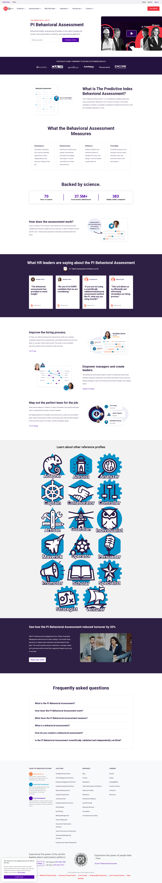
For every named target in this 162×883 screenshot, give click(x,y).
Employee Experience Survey (64, 803)
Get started (153, 8)
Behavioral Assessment (63, 790)
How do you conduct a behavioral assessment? (59, 733)
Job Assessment (61, 799)
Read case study (37, 660)
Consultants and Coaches (90, 815)
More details (21, 872)
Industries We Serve (88, 807)
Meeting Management (62, 815)
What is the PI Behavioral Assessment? (55, 703)
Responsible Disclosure (98, 875)
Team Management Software (65, 778)
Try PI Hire (32, 351)
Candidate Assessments (63, 773)
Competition (86, 811)
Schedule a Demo (70, 40)
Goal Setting (59, 811)
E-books (84, 778)
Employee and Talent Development (66, 842)
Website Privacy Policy (48, 875)
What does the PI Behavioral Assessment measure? (61, 718)
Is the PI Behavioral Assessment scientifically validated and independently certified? (78, 740)
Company (112, 768)
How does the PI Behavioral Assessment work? (59, 710)
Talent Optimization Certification (92, 786)
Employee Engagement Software (66, 782)
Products (20, 9)
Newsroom (112, 794)
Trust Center (82, 875)
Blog (83, 773)
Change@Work (113, 782)
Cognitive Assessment (62, 794)
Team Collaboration (61, 819)
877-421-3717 (59, 865)
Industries (63, 9)
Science (89, 9)
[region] (19, 870)
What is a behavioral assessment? (52, 725)
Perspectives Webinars (89, 799)
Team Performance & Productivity (66, 831)
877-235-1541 (60, 862)
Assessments (34, 9)
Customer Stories (114, 786)
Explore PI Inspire (88, 389)
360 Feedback (60, 807)
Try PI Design (33, 426)
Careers (111, 773)
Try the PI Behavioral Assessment (106, 863)
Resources (77, 9)
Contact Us (112, 790)
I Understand (19, 877)
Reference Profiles (88, 790)
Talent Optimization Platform (40, 768)
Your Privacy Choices (116, 875)
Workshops (85, 794)
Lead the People (87, 803)
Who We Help (50, 9)
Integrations (86, 782)
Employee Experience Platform (65, 786)
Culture (111, 778)
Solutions (59, 768)
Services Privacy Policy (67, 875)
